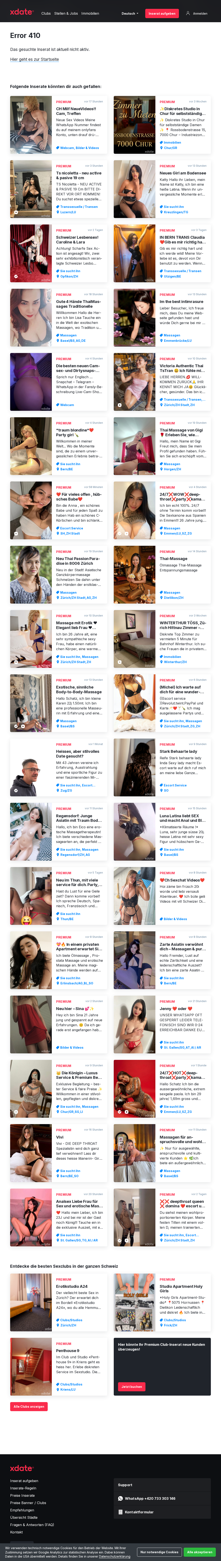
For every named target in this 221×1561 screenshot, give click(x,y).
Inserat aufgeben (162, 13)
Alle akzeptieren (199, 1552)
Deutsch (129, 13)
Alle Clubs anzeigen (29, 1406)
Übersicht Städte (24, 1517)
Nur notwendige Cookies (159, 1552)
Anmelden (199, 13)
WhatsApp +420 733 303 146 (150, 1498)
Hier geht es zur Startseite (34, 59)
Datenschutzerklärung (114, 1556)
